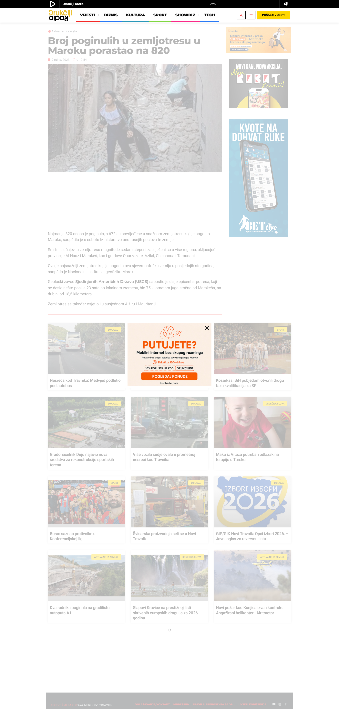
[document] (169, 354)
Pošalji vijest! (273, 15)
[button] (206, 328)
